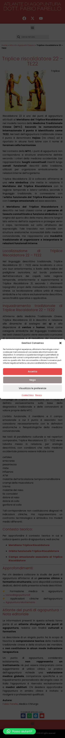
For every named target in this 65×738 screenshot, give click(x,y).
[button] (60, 343)
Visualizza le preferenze (32, 388)
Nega (32, 379)
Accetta (32, 371)
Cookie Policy (28, 395)
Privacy (38, 395)
